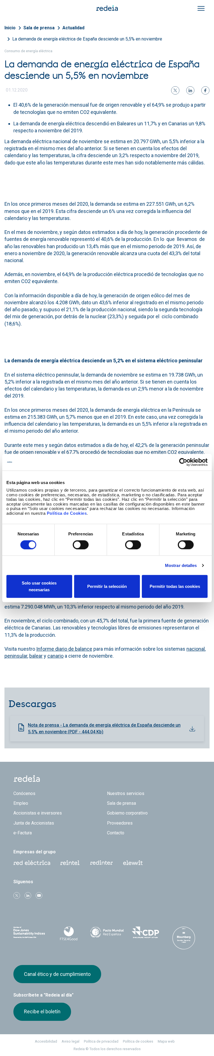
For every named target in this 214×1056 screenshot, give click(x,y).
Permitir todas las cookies (175, 586)
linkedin (28, 895)
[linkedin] (190, 90)
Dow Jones (30, 932)
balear (36, 656)
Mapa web (166, 1041)
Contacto (115, 832)
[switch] (81, 544)
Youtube (39, 895)
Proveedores (120, 823)
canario (55, 656)
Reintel (70, 862)
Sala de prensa (39, 27)
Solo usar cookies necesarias (39, 586)
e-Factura (22, 832)
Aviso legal (70, 1041)
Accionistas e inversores (37, 813)
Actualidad (73, 27)
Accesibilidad (46, 1041)
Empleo (20, 803)
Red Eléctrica (31, 862)
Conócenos (24, 793)
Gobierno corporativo (127, 813)
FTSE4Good (69, 933)
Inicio (10, 27)
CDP (145, 932)
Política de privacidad (101, 1041)
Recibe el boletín (42, 1011)
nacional (195, 649)
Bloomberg (184, 937)
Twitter (16, 895)
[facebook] (205, 90)
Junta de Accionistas (33, 823)
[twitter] (175, 90)
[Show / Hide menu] (201, 8)
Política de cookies (138, 1041)
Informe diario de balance (64, 649)
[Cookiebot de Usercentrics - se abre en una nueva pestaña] (183, 462)
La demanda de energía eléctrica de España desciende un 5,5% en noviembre (87, 39)
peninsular (15, 656)
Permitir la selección (107, 586)
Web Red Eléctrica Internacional (101, 862)
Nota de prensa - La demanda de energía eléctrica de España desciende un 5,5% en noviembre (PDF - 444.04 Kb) (104, 728)
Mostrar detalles (181, 565)
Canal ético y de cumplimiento (57, 974)
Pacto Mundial (107, 932)
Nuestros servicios (125, 793)
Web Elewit (133, 862)
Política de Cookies (67, 513)
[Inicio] (107, 8)
